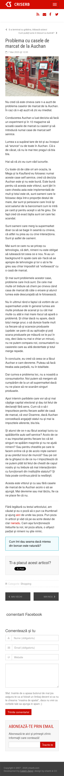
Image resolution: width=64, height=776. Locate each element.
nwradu (15, 523)
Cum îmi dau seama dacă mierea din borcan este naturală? (30, 543)
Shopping (26, 583)
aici (18, 515)
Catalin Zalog (26, 770)
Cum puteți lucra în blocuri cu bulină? (36, 32)
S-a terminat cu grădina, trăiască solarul (27, 29)
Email (44, 14)
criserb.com (17, 4)
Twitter (57, 14)
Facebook (50, 14)
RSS (38, 14)
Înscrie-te (47, 745)
